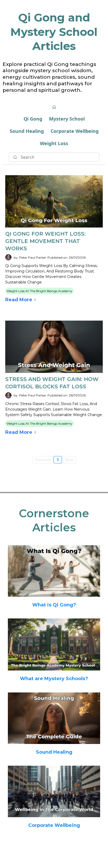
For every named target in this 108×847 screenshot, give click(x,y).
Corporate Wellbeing (75, 131)
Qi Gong (33, 119)
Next (69, 459)
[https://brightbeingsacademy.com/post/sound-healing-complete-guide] (54, 718)
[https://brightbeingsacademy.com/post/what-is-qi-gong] (54, 571)
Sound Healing (27, 131)
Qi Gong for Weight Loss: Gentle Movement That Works (45, 241)
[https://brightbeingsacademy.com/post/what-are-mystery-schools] (54, 644)
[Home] (54, 107)
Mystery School (67, 119)
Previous (43, 459)
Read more (18, 300)
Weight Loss (54, 143)
